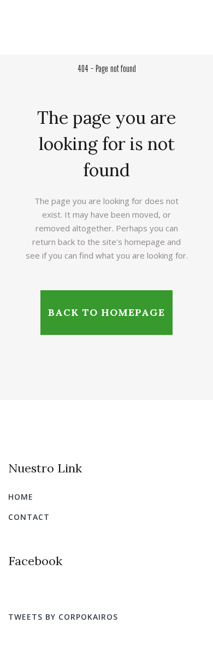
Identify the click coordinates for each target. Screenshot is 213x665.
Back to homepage (106, 312)
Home (20, 497)
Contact (29, 517)
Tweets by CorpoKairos (63, 617)
